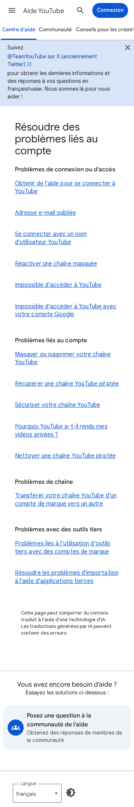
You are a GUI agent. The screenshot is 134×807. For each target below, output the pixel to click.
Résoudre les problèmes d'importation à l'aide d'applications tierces (66, 577)
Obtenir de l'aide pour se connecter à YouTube (65, 187)
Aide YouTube (43, 11)
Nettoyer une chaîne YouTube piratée (65, 456)
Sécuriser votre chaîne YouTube (57, 405)
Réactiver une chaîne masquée (56, 264)
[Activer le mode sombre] (71, 792)
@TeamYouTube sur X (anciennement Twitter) (52, 60)
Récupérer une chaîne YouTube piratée (67, 384)
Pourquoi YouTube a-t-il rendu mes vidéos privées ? (61, 430)
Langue (28, 783)
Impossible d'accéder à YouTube (58, 285)
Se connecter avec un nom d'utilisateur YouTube (51, 238)
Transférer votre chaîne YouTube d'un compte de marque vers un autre (66, 500)
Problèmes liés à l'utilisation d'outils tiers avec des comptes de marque (62, 547)
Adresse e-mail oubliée (45, 213)
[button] (12, 10)
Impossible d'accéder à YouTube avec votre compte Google (66, 310)
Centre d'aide (18, 29)
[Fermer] (127, 49)
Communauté (55, 29)
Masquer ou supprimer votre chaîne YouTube (63, 358)
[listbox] (37, 793)
